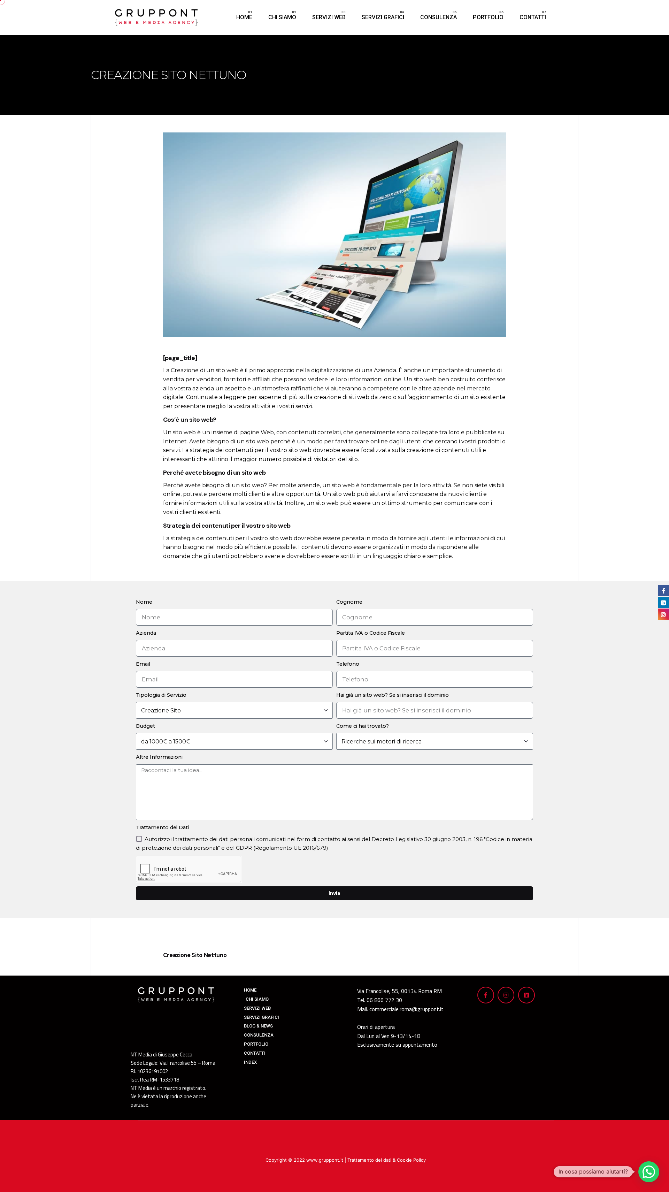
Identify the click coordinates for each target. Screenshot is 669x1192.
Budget (145, 726)
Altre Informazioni (159, 757)
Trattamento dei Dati (162, 827)
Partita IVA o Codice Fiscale (370, 633)
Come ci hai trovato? (362, 726)
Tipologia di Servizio (161, 695)
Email (143, 664)
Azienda (146, 633)
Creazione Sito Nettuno (195, 955)
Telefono (347, 664)
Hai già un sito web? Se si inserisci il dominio (392, 695)
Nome (144, 602)
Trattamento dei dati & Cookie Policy (386, 1160)
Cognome (349, 602)
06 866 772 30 (384, 1000)
